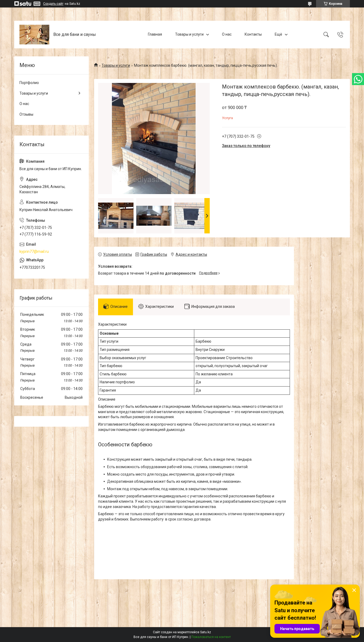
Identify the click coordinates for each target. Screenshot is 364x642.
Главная (155, 34)
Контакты (253, 34)
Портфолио (29, 83)
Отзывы (26, 114)
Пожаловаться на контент (211, 637)
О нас (227, 34)
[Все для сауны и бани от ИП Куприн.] (34, 34)
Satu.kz (205, 632)
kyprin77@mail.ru (34, 251)
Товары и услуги (189, 34)
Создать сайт (53, 4)
